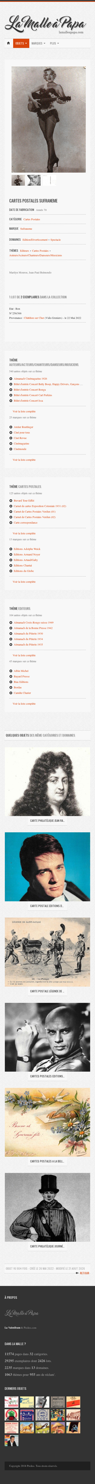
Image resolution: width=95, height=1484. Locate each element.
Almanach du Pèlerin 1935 (28, 644)
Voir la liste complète (24, 411)
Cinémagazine (21, 443)
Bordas (17, 687)
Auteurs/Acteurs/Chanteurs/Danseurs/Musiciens (35, 255)
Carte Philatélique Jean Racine (47, 820)
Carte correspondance (25, 522)
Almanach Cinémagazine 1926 (30, 378)
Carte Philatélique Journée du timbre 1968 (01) (47, 1246)
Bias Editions (20, 682)
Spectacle (55, 239)
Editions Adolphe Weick (26, 549)
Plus (53, 43)
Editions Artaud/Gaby (25, 560)
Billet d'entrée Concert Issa (28, 400)
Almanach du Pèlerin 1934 (28, 639)
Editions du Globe (23, 571)
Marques (37, 43)
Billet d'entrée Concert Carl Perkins (32, 395)
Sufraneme (26, 228)
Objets (20, 43)
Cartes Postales (32, 219)
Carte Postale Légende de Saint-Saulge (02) (47, 991)
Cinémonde (19, 449)
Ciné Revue (20, 438)
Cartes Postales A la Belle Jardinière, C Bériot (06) (47, 1161)
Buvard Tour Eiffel (23, 500)
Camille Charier (22, 693)
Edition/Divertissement (35, 239)
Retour (84, 1273)
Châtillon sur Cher (34, 318)
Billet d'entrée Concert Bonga (29, 389)
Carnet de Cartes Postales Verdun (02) (34, 517)
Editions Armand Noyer (26, 554)
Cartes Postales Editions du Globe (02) (47, 1076)
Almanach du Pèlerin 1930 (28, 633)
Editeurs (24, 250)
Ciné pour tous (21, 432)
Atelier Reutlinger (23, 427)
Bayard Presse (21, 676)
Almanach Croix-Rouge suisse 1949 (33, 622)
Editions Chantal (22, 565)
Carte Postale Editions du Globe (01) (47, 906)
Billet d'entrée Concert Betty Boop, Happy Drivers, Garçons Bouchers (51, 384)
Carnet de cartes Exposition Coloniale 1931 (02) (39, 506)
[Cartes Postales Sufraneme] (49, 119)
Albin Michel (20, 671)
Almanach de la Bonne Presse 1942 (33, 628)
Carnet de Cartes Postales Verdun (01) (34, 511)
